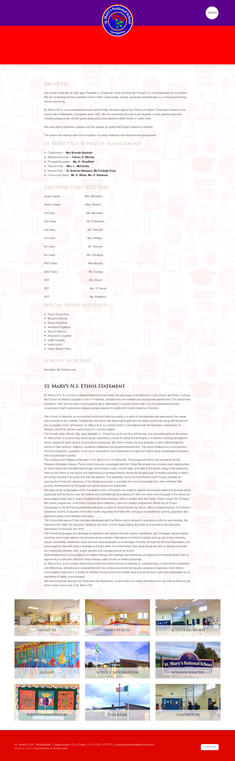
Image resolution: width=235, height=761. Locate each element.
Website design (24, 749)
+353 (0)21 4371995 (100, 745)
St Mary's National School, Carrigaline (117, 20)
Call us (210, 747)
